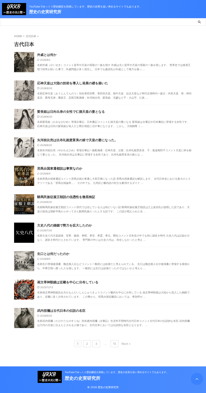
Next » (126, 344)
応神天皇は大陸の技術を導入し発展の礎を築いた (72, 83)
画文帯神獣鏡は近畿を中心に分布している (67, 282)
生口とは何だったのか (53, 254)
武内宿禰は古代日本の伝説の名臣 (61, 311)
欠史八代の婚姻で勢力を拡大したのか (64, 225)
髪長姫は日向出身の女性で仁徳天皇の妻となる (71, 111)
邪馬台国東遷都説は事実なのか (59, 168)
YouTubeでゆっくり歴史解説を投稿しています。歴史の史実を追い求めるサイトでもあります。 (117, 372)
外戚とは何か (47, 55)
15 (114, 344)
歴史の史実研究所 (45, 11)
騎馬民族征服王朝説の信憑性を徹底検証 (66, 197)
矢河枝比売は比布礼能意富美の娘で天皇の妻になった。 (77, 140)
